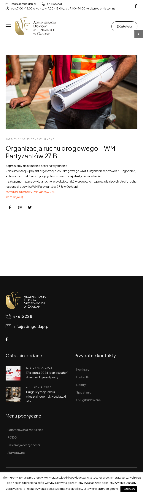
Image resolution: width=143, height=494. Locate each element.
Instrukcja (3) (14, 197)
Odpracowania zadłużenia (25, 430)
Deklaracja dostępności (23, 445)
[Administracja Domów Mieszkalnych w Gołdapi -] (35, 26)
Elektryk (81, 385)
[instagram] (20, 207)
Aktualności (46, 139)
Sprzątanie (83, 392)
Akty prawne (16, 453)
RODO (12, 437)
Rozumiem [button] (129, 488)
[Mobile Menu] (8, 26)
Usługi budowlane (88, 400)
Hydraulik (82, 377)
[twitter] (30, 207)
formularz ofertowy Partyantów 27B (30, 192)
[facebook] (136, 6)
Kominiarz (82, 369)
